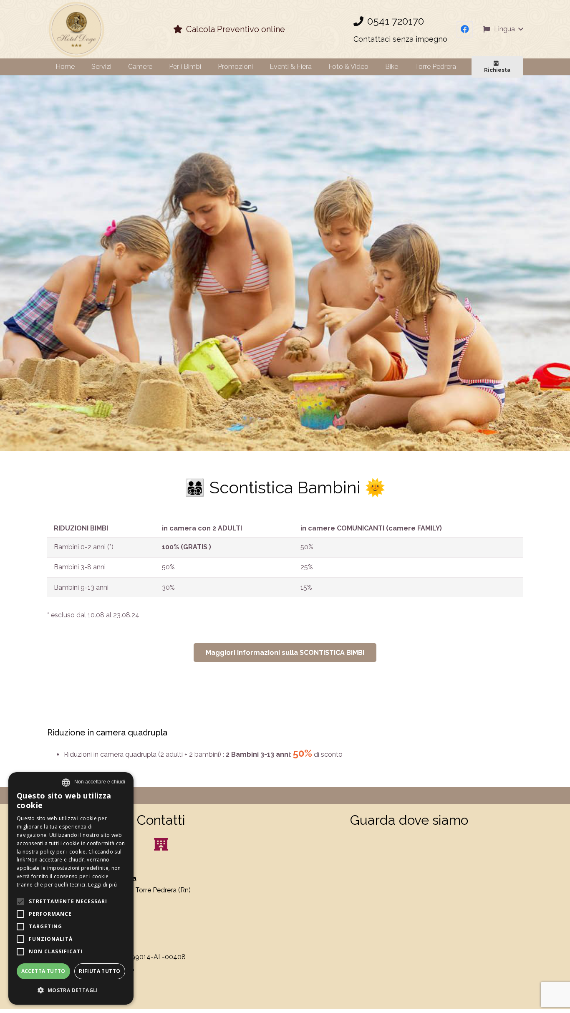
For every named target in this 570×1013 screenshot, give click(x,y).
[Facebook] (465, 29)
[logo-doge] (76, 29)
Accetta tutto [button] (43, 971)
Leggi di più (102, 884)
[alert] (71, 888)
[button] (503, 29)
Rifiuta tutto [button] (99, 971)
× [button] (99, 782)
